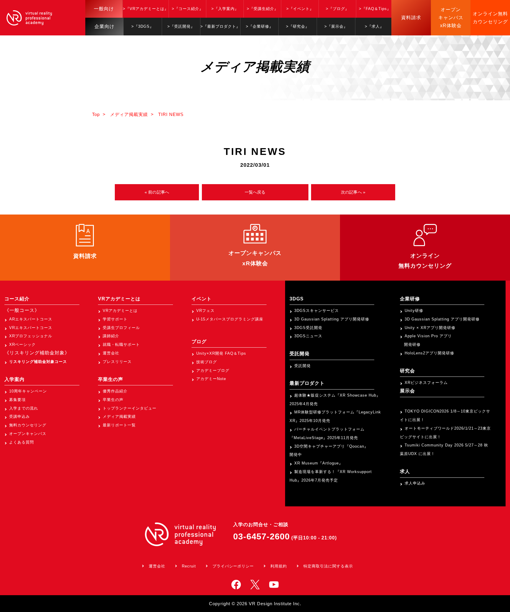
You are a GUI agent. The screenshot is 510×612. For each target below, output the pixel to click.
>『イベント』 (300, 8)
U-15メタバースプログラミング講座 (229, 319)
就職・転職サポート (121, 344)
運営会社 (111, 353)
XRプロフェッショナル (30, 336)
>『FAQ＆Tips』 (375, 8)
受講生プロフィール (121, 327)
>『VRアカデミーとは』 (146, 8)
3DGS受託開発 (308, 327)
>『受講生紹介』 (262, 8)
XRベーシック (22, 344)
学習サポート (115, 319)
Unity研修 (414, 310)
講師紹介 (111, 336)
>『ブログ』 (337, 8)
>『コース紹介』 (187, 8)
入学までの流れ (23, 408)
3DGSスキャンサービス (316, 310)
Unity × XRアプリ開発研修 (430, 327)
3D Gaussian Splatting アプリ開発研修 (331, 319)
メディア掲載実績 (119, 416)
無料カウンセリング (27, 425)
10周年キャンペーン (28, 391)
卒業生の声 (113, 399)
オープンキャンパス (27, 433)
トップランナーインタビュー (129, 408)
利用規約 (278, 566)
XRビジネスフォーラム (426, 382)
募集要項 (17, 399)
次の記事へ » (353, 192)
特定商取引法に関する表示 (328, 566)
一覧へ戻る (255, 192)
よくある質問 (21, 442)
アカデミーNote (211, 379)
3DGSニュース (308, 336)
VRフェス (205, 310)
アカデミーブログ (212, 370)
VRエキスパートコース (30, 327)
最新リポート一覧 (119, 425)
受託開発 (302, 366)
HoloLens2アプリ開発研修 (429, 353)
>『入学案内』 (225, 8)
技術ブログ (206, 362)
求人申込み (415, 483)
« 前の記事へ (157, 192)
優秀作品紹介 (115, 391)
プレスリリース (117, 361)
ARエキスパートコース (30, 319)
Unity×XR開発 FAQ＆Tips (221, 353)
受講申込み (19, 416)
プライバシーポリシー (233, 566)
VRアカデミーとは (120, 310)
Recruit (189, 566)
